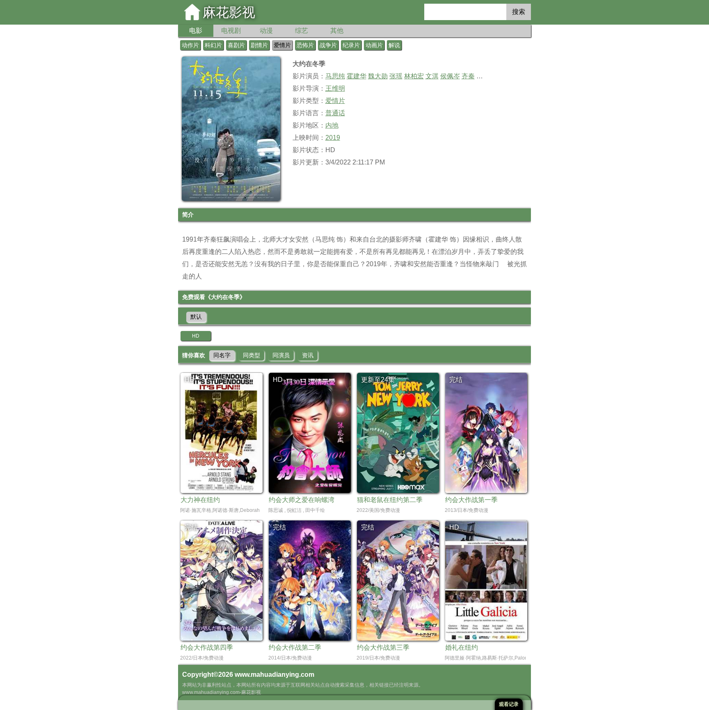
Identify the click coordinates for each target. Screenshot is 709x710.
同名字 (222, 355)
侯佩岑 (450, 76)
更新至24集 (378, 379)
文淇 (432, 76)
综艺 (301, 30)
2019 (332, 137)
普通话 (335, 113)
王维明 (335, 88)
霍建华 (356, 76)
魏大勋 (378, 76)
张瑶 (396, 76)
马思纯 (335, 76)
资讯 (307, 355)
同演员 (281, 355)
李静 (482, 76)
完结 (455, 379)
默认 (196, 316)
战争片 (328, 45)
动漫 (266, 30)
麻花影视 (229, 12)
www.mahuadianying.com (274, 674)
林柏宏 (414, 76)
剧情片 (259, 45)
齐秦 (468, 76)
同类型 (251, 355)
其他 (336, 30)
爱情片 (282, 45)
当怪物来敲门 (479, 263)
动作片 (190, 45)
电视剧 (231, 30)
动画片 (374, 45)
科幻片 (213, 45)
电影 (195, 30)
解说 (394, 45)
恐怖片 (305, 45)
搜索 (518, 11)
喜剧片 (236, 45)
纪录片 (351, 45)
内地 (331, 125)
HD (195, 336)
